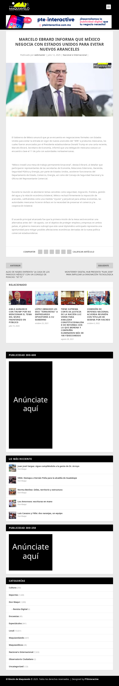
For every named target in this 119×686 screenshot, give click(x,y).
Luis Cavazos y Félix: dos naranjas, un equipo (40, 513)
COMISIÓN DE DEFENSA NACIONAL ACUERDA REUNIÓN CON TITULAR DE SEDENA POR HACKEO (98, 314)
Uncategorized (16, 666)
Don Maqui (22, 469)
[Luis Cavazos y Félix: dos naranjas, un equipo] (12, 515)
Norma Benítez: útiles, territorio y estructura (40, 489)
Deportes (13, 594)
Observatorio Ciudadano (21, 659)
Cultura (12, 587)
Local (11, 630)
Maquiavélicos (16, 645)
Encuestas (14, 616)
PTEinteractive (92, 679)
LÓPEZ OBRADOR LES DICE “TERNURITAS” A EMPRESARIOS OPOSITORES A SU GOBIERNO (46, 314)
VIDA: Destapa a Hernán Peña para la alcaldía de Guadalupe (47, 478)
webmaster (39, 55)
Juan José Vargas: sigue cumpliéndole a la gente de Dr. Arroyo (48, 466)
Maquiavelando (16, 637)
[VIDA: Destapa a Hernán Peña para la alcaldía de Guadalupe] (12, 480)
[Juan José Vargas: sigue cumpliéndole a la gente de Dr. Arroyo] (12, 468)
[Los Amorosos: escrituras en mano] (12, 503)
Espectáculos (15, 623)
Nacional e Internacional (75, 55)
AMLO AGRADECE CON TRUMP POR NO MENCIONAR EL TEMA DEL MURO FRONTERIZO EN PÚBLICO (20, 316)
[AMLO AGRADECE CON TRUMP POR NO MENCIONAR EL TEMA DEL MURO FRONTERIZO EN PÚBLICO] (20, 298)
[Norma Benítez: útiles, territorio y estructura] (12, 491)
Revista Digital (20, 609)
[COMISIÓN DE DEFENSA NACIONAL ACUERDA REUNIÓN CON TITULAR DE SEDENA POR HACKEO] (98, 298)
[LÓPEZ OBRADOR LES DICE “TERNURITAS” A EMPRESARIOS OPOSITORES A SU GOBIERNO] (46, 298)
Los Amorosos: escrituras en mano (35, 501)
